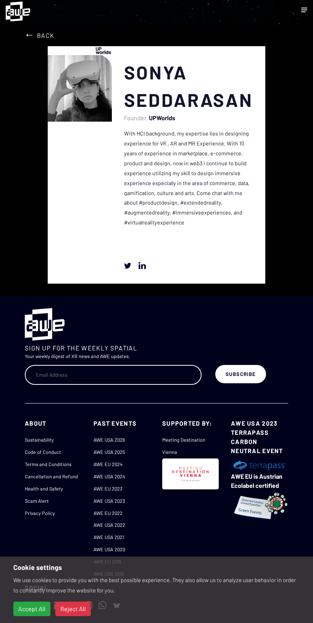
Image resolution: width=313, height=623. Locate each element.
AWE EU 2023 (108, 489)
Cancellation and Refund (51, 476)
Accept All (31, 608)
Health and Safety (44, 489)
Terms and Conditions (48, 464)
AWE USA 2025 (109, 452)
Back (45, 35)
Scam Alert (37, 501)
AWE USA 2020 (109, 549)
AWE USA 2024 (109, 476)
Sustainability (39, 440)
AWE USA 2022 (109, 525)
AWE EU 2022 (108, 513)
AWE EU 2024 (108, 464)
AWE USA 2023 (109, 501)
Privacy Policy (40, 513)
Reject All (73, 608)
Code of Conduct (43, 452)
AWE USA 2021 (109, 537)
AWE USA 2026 (109, 440)
